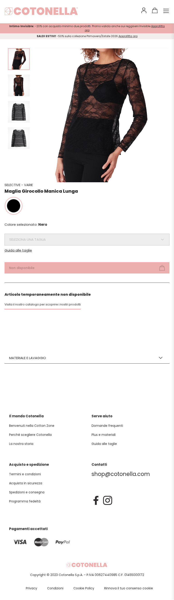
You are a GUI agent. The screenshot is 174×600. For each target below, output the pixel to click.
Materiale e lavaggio (27, 357)
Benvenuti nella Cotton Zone (31, 425)
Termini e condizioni (25, 474)
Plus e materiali (104, 434)
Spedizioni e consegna (26, 492)
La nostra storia (21, 444)
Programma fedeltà (25, 501)
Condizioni (55, 588)
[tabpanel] (101, 115)
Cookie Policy (83, 588)
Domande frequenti (107, 425)
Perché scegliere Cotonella (30, 434)
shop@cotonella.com (121, 474)
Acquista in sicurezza (25, 483)
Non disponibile (21, 268)
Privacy (31, 588)
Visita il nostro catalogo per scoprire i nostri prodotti (43, 304)
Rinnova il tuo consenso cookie (128, 588)
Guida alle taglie (18, 250)
